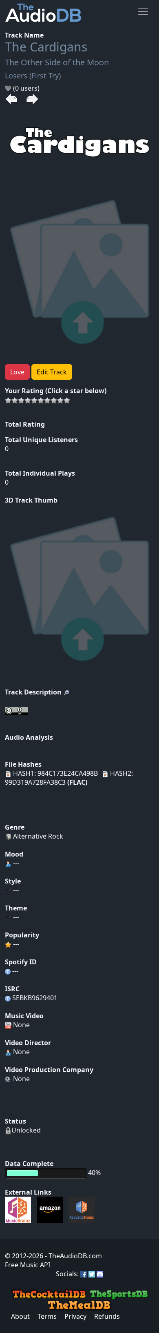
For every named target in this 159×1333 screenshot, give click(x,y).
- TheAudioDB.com (72, 1255)
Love (17, 371)
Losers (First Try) (33, 75)
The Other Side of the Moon (57, 62)
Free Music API (27, 1264)
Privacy (75, 1316)
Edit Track (52, 371)
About (20, 1316)
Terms (47, 1316)
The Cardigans (46, 46)
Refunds (107, 1316)
